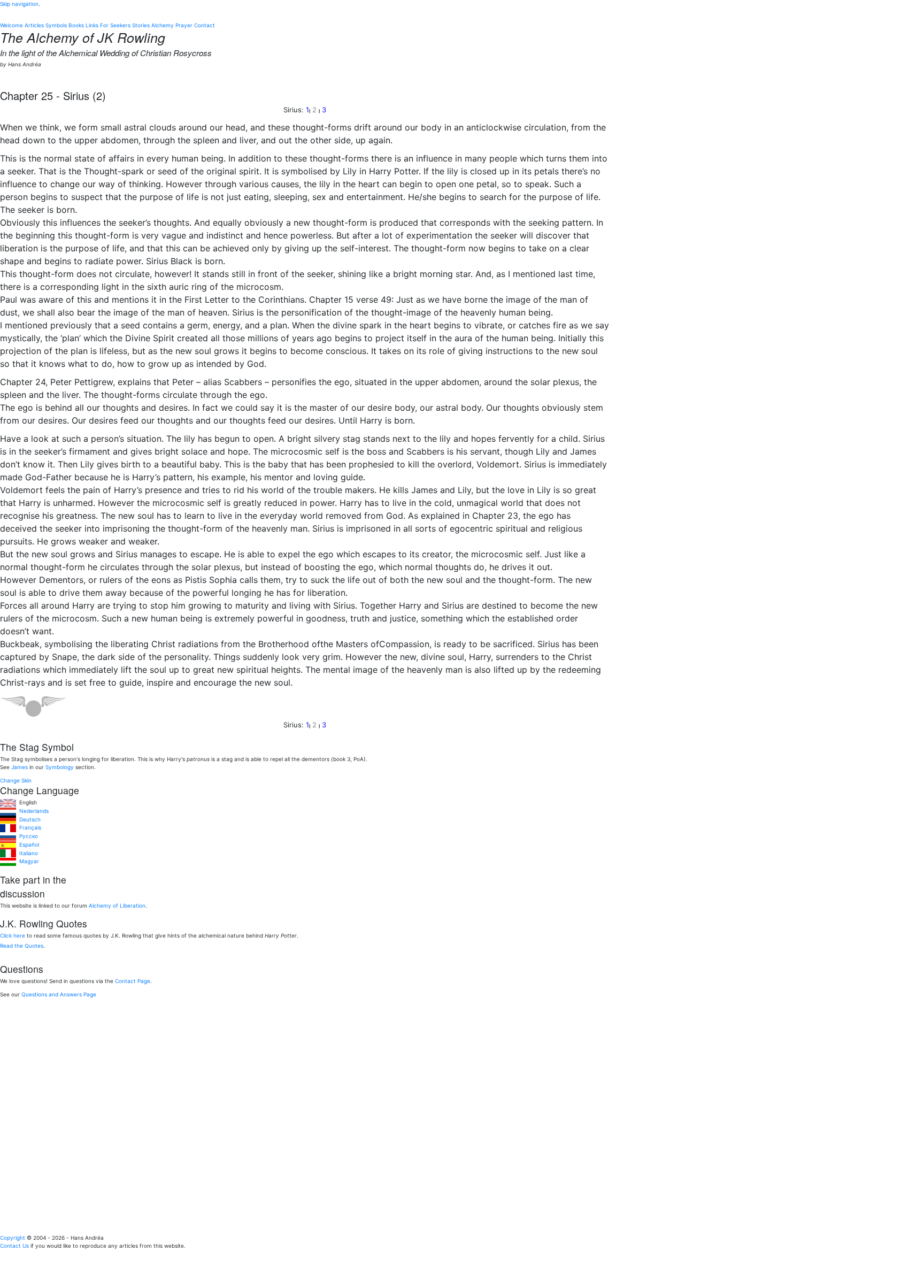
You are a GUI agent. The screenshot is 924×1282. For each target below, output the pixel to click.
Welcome (11, 25)
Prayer (183, 25)
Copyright (12, 1237)
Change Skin (16, 780)
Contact (204, 25)
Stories (141, 25)
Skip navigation (19, 4)
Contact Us (14, 1245)
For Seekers (115, 25)
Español (27, 844)
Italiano (27, 853)
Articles (34, 25)
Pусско (27, 836)
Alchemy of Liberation (117, 905)
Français (28, 827)
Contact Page (132, 981)
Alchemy (162, 25)
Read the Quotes (21, 945)
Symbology (59, 767)
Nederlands (32, 811)
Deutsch (28, 819)
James (19, 767)
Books (76, 25)
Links (92, 25)
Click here (12, 935)
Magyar (27, 861)
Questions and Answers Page (58, 994)
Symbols (56, 25)
